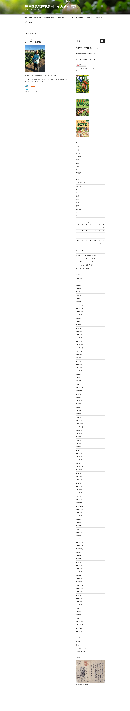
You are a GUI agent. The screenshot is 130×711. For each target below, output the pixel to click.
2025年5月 (79, 328)
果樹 (77, 166)
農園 (77, 199)
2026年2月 (79, 298)
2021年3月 (79, 493)
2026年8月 (79, 278)
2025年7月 (79, 321)
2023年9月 (79, 394)
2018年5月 (79, 605)
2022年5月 (79, 446)
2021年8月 (79, 476)
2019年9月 (79, 552)
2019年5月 (79, 565)
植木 (77, 169)
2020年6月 (79, 522)
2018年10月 (79, 588)
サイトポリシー (100, 17)
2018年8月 (79, 595)
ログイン (78, 641)
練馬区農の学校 (80, 183)
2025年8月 (79, 318)
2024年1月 (79, 381)
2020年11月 (79, 506)
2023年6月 (79, 404)
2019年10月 (79, 549)
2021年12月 (79, 463)
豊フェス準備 (80, 268)
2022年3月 (79, 453)
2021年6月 (79, 483)
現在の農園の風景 (49, 17)
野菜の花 (78, 202)
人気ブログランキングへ (31, 91)
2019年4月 (79, 568)
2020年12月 (79, 503)
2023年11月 (79, 387)
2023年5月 (79, 407)
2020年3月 (79, 532)
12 (86, 234)
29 (99, 240)
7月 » (99, 243)
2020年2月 (79, 535)
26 (86, 240)
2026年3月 (79, 295)
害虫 (77, 163)
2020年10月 (79, 509)
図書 (77, 150)
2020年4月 (79, 529)
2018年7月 (79, 598)
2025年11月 (79, 308)
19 (86, 237)
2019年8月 (79, 555)
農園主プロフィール (63, 17)
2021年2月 (79, 496)
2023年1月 (79, 420)
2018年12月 (79, 582)
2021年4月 (79, 489)
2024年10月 (79, 351)
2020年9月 (79, 512)
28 (95, 240)
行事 (77, 192)
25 (82, 240)
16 (103, 234)
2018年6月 (79, 601)
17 (78, 237)
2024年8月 (79, 358)
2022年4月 (79, 450)
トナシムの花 (80, 261)
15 (99, 234)
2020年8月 (79, 516)
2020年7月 (79, 519)
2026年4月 (79, 292)
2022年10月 (79, 430)
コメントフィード (81, 648)
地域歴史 (78, 156)
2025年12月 (79, 305)
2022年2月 (79, 456)
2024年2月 (79, 377)
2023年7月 (79, 400)
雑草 (77, 206)
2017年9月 (79, 631)
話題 (77, 196)
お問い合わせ (28, 22)
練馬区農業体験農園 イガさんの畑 (50, 6)
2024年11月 (79, 348)
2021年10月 (79, 470)
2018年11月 (79, 585)
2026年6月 (79, 285)
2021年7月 (79, 479)
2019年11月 (79, 545)
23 (103, 237)
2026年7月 (79, 282)
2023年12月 (79, 384)
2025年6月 (79, 325)
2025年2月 (79, 338)
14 (95, 234)
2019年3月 (79, 572)
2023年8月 (79, 397)
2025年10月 (79, 311)
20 (91, 237)
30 (103, 240)
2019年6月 (79, 562)
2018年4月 (79, 608)
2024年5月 (79, 367)
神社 (77, 179)
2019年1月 (79, 578)
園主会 (78, 153)
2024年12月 (79, 344)
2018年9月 (79, 591)
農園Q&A (89, 17)
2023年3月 (79, 414)
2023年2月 (79, 417)
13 (91, 234)
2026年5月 (79, 288)
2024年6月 (79, 364)
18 (82, 237)
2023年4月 (79, 410)
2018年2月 (79, 615)
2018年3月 (79, 611)
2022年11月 (79, 427)
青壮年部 (78, 209)
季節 (77, 159)
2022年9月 (79, 433)
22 (99, 237)
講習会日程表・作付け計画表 (33, 17)
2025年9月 (79, 315)
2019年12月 (79, 542)
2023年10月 (79, 391)
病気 (77, 176)
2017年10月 (79, 628)
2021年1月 (79, 499)
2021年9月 (79, 473)
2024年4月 (79, 371)
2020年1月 (79, 539)
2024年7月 (79, 361)
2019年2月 (79, 575)
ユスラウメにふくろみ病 (83, 255)
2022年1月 (79, 460)
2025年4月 (79, 331)
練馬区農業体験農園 (77, 17)
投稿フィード (80, 645)
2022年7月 (79, 440)
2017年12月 (79, 621)
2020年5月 (79, 526)
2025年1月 (79, 341)
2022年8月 (79, 437)
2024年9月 (79, 354)
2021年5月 (79, 486)
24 (78, 240)
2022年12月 (79, 423)
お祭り (78, 146)
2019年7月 (79, 559)
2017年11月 (79, 624)
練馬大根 (78, 186)
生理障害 (78, 173)
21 (95, 237)
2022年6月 (79, 443)
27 (91, 240)
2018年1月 (79, 618)
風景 (77, 212)
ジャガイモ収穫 (33, 41)
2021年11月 (79, 466)
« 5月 (81, 243)
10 (78, 234)
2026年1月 (79, 301)
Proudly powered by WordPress (33, 707)
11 (82, 234)
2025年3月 (79, 334)
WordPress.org (80, 651)
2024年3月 (79, 374)
